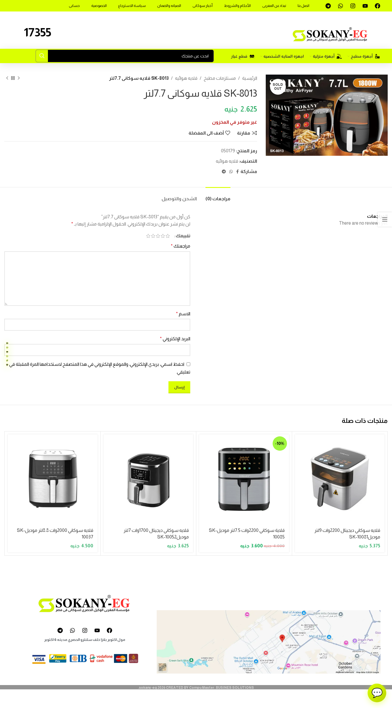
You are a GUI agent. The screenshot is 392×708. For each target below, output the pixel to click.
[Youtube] (365, 5)
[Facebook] (377, 5)
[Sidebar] (385, 219)
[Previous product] (19, 78)
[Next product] (7, 78)
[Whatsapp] (340, 5)
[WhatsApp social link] (231, 172)
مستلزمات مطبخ (220, 78)
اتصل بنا (303, 5)
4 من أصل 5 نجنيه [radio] (153, 236)
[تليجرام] (7, 364)
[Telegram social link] (224, 172)
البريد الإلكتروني (175, 338)
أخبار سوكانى (203, 5)
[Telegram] (328, 5)
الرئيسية (249, 78)
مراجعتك (180, 246)
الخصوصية (99, 5)
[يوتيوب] (7, 352)
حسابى (74, 5)
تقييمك (183, 236)
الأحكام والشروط (237, 5)
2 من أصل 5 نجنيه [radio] (162, 236)
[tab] (217, 196)
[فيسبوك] (7, 343)
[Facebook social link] (237, 172)
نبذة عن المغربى (274, 5)
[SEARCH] (42, 56)
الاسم (183, 313)
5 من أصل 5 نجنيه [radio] (148, 236)
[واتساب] (7, 356)
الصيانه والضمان (169, 5)
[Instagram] (352, 5)
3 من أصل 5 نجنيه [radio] (158, 236)
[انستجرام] (7, 347)
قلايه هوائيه (186, 78)
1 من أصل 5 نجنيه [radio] (167, 236)
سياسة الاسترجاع (132, 5)
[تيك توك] (7, 360)
